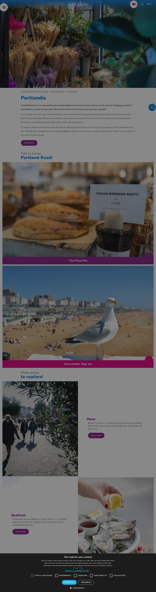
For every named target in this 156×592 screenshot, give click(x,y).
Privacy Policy (78, 568)
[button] (78, 571)
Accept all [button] (69, 582)
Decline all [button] (86, 582)
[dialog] (78, 572)
